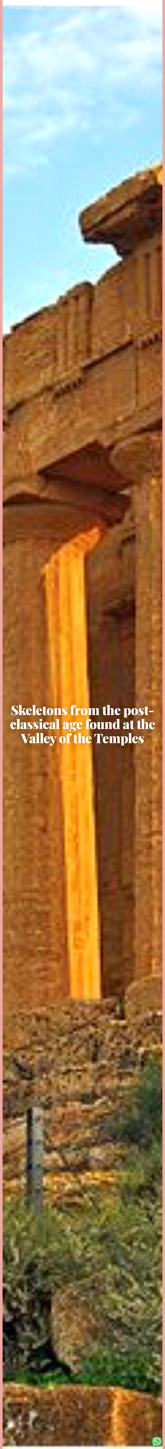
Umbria (65, 6)
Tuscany (52, 6)
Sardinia (89, 6)
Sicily (100, 6)
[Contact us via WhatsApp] (157, 1442)
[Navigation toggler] (153, 8)
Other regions (111, 8)
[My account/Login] (145, 8)
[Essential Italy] (26, 7)
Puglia (76, 6)
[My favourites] (137, 8)
